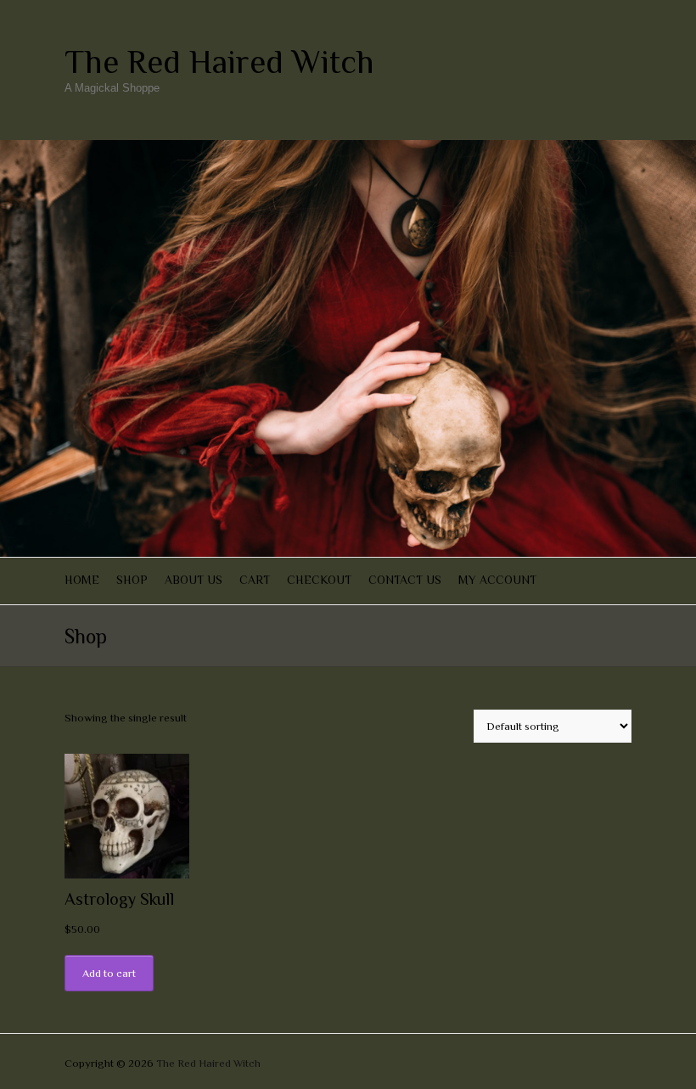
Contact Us (404, 580)
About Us (193, 580)
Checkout (319, 580)
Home (82, 580)
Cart (254, 580)
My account (497, 580)
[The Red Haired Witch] (348, 148)
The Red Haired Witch (219, 62)
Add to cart (109, 973)
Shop (132, 580)
